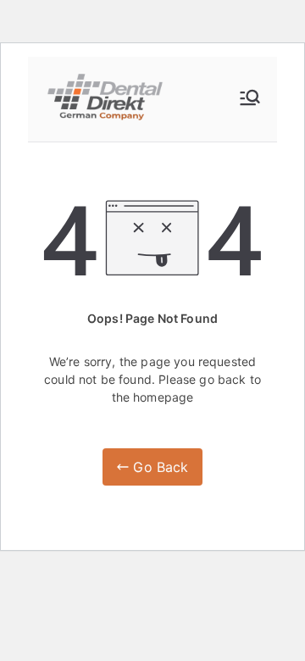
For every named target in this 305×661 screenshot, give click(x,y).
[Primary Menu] (249, 99)
